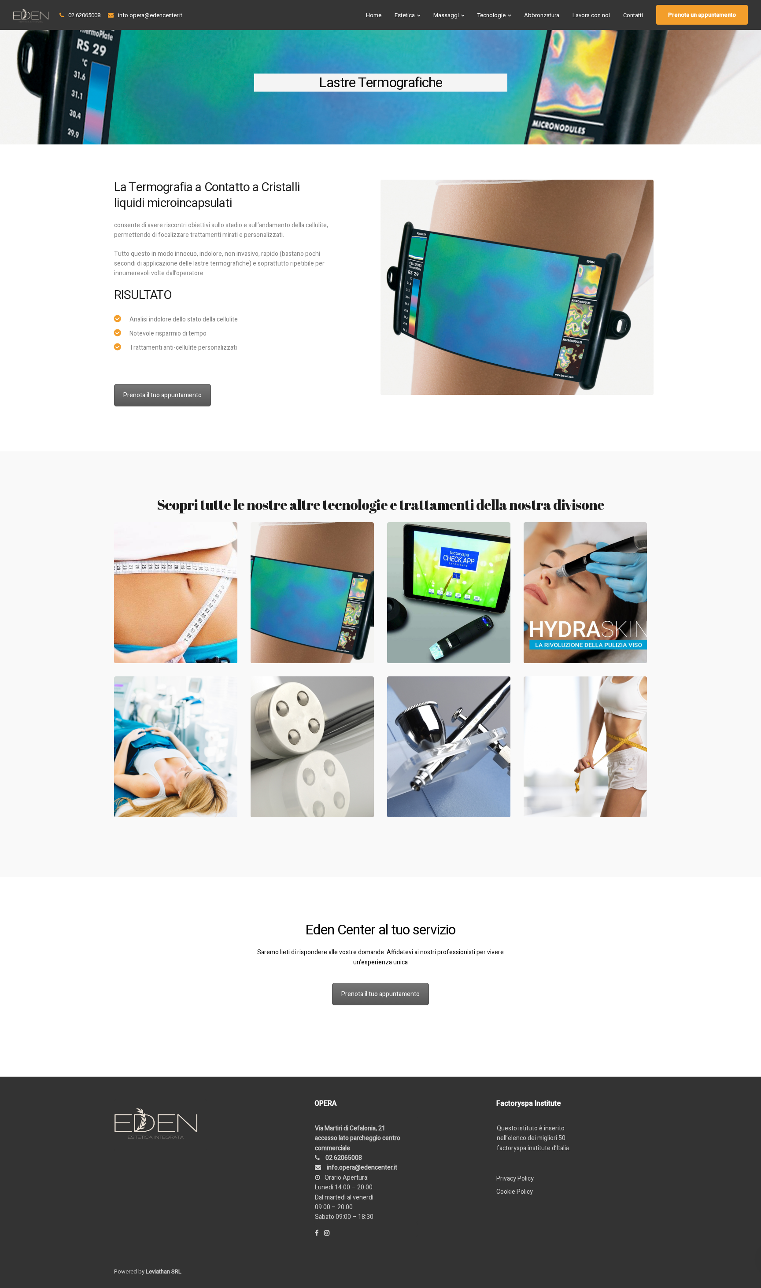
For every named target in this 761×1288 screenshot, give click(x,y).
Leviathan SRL (163, 1271)
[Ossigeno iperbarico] (448, 746)
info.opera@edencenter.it (150, 15)
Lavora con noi (591, 15)
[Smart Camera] (448, 592)
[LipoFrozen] (175, 592)
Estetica (405, 15)
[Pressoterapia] (175, 746)
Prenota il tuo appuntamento (162, 395)
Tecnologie (491, 15)
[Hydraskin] (585, 592)
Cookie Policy (514, 1191)
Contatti (633, 15)
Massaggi (446, 15)
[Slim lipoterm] (585, 746)
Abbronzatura (541, 15)
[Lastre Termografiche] (312, 592)
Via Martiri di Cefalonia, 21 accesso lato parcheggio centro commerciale (357, 1138)
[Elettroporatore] (312, 746)
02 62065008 (84, 15)
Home (373, 15)
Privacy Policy (515, 1178)
